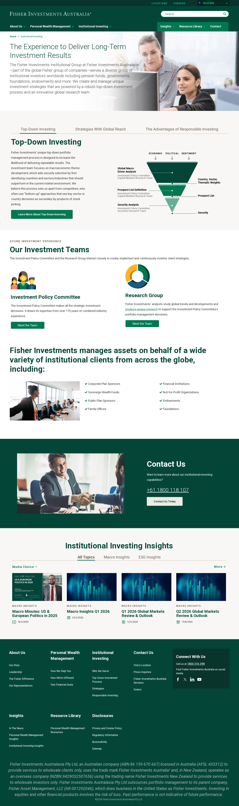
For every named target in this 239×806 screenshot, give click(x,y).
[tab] (86, 557)
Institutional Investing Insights (26, 745)
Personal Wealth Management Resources (68, 730)
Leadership (15, 672)
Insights (165, 26)
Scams (137, 689)
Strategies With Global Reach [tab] (100, 129)
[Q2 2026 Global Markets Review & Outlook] (201, 600)
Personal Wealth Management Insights (26, 737)
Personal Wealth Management (50, 26)
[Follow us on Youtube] (199, 679)
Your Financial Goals (62, 684)
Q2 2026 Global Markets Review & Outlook (197, 613)
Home (13, 36)
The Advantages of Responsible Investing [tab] (182, 129)
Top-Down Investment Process (104, 679)
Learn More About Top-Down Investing (42, 214)
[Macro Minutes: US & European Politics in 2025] (37, 600)
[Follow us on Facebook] (177, 679)
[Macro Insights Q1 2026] (92, 600)
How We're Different (62, 677)
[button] (224, 14)
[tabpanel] (119, 179)
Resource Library (190, 26)
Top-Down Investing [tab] (38, 129)
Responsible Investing (105, 695)
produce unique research (141, 309)
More (218, 566)
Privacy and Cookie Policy (107, 728)
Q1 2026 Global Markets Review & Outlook (143, 613)
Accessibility (99, 741)
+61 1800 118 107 (168, 490)
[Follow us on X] (185, 679)
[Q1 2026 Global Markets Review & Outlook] (146, 600)
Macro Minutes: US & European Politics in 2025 (34, 613)
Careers (179, 3)
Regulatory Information (105, 735)
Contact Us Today (165, 501)
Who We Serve (100, 671)
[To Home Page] (50, 14)
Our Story (14, 665)
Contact (215, 26)
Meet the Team (27, 325)
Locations (159, 3)
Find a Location (142, 665)
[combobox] (195, 14)
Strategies (98, 688)
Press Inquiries (142, 672)
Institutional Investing (93, 26)
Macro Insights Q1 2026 (88, 611)
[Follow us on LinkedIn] (192, 679)
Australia (208, 3)
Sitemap (97, 748)
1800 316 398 (196, 663)
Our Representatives (21, 685)
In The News (16, 728)
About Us (16, 26)
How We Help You (61, 671)
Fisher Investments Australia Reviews (150, 680)
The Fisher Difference (21, 678)
